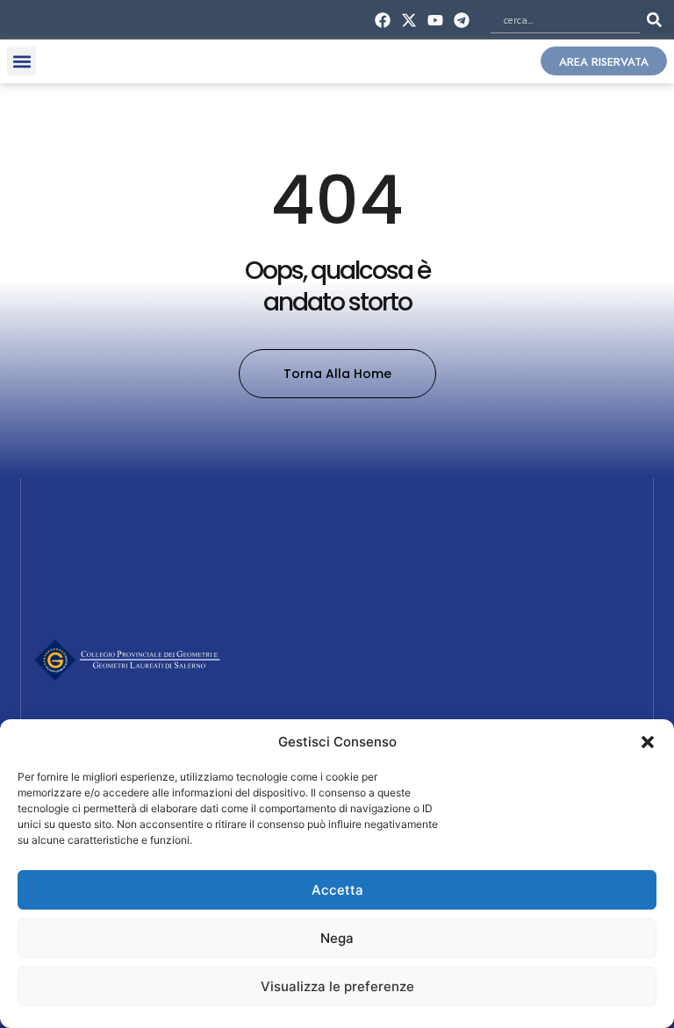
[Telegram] (462, 20)
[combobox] (565, 19)
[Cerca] (658, 19)
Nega (337, 938)
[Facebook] (382, 20)
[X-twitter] (408, 20)
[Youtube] (436, 20)
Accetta (337, 890)
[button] (647, 742)
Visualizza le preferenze (337, 986)
